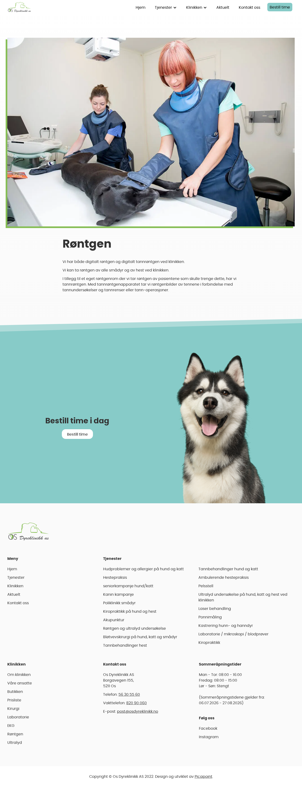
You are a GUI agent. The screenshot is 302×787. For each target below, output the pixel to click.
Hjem (140, 7)
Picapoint (203, 777)
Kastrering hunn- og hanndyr (225, 626)
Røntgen (15, 734)
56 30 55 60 (129, 694)
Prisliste (14, 700)
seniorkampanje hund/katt (128, 586)
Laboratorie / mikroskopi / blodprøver (233, 634)
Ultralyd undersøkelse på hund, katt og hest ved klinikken (242, 597)
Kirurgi (13, 709)
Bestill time (280, 7)
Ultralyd (14, 743)
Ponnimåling (210, 617)
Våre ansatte (19, 683)
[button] (165, 7)
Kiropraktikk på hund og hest (129, 611)
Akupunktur (113, 620)
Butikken (15, 692)
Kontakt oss (249, 7)
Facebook (208, 728)
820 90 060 (136, 703)
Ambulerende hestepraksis (223, 577)
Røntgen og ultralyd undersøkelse (134, 628)
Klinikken (15, 586)
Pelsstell (205, 586)
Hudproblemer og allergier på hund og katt (143, 569)
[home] (19, 7)
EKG (10, 726)
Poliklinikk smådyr (119, 603)
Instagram (208, 737)
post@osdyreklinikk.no (137, 711)
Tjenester (16, 577)
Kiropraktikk (209, 643)
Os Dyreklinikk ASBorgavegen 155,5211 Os (118, 680)
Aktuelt (222, 7)
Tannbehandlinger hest (125, 645)
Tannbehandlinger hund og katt (228, 569)
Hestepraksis (115, 577)
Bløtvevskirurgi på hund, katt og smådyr (140, 637)
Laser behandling (214, 609)
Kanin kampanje (118, 594)
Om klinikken (19, 675)
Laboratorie (18, 717)
